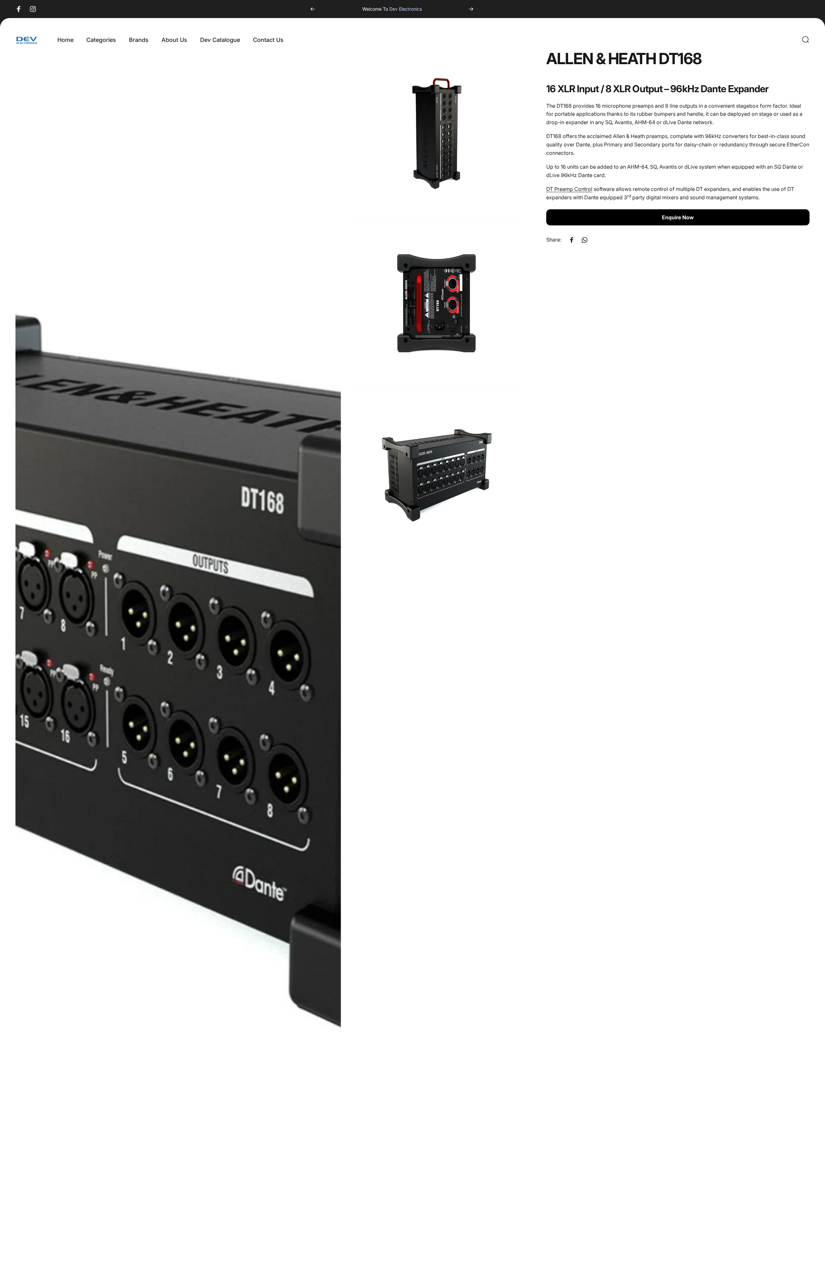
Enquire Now (678, 217)
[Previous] (313, 9)
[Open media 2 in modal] (436, 132)
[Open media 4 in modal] (436, 472)
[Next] (471, 9)
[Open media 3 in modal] (436, 302)
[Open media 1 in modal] (178, 656)
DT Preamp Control (569, 189)
